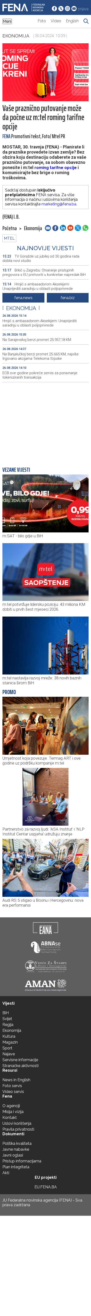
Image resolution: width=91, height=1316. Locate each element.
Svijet (7, 1018)
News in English (16, 1080)
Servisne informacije (20, 1059)
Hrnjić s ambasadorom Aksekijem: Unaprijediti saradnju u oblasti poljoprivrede (37, 286)
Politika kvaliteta (17, 1143)
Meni (7, 21)
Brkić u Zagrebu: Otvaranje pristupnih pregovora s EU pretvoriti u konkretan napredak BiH (44, 272)
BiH (5, 1013)
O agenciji (11, 1105)
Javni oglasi (12, 1155)
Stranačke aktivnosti (20, 1065)
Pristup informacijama (21, 1161)
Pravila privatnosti (18, 1129)
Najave (8, 1054)
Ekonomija (15, 35)
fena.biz (68, 297)
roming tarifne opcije (55, 167)
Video (56, 21)
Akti (5, 1172)
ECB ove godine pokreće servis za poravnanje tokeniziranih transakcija (39, 375)
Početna (9, 228)
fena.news (23, 297)
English (72, 21)
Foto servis (12, 1085)
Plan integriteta (15, 1167)
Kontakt (9, 1117)
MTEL (9, 238)
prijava (83, 9)
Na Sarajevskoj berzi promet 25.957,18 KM (36, 339)
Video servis (13, 1091)
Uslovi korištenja (16, 1123)
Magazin (10, 1042)
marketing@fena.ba (58, 204)
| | (21, 308)
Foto (42, 21)
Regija (7, 1024)
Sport (7, 1048)
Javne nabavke (15, 1149)
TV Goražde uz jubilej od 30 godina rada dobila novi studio (40, 258)
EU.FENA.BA (45, 1187)
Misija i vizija (13, 1111)
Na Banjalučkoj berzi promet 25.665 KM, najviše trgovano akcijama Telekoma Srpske (40, 356)
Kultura (8, 1036)
